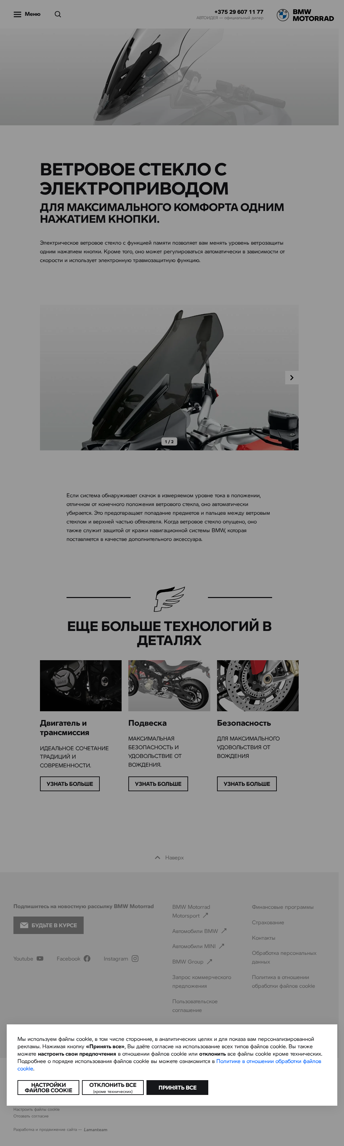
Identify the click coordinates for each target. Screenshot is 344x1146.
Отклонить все (112, 1087)
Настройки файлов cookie (48, 1087)
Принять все (178, 1087)
